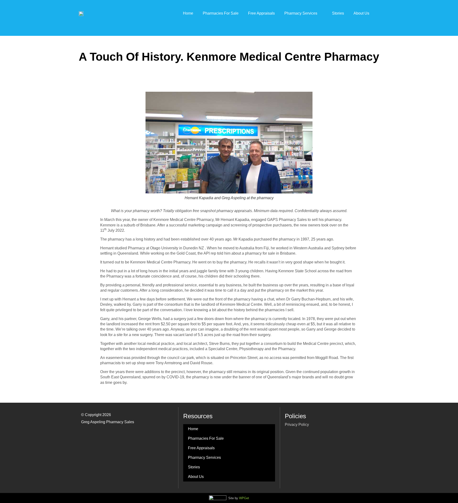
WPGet (244, 498)
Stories (338, 13)
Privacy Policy (297, 425)
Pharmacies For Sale (221, 13)
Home (188, 13)
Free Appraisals (261, 13)
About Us (361, 13)
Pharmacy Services (300, 13)
